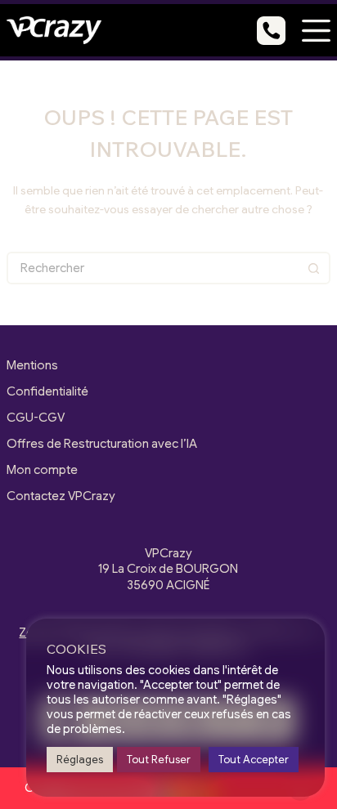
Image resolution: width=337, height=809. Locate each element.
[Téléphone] (271, 30)
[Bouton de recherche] (314, 268)
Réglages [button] (79, 760)
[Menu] (316, 30)
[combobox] (153, 268)
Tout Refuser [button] (159, 760)
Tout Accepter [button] (253, 760)
